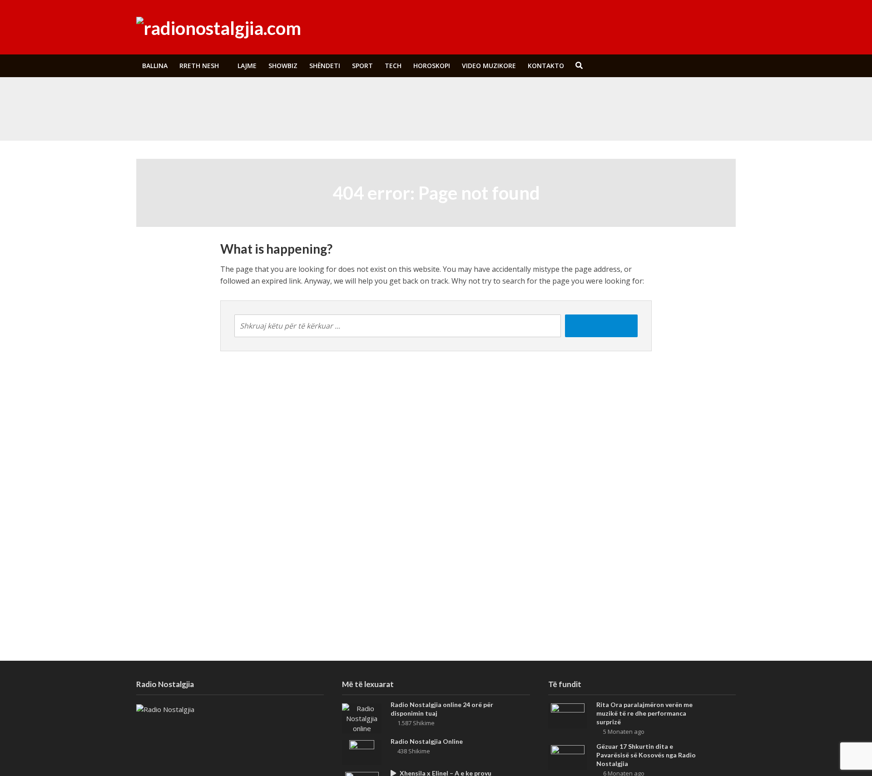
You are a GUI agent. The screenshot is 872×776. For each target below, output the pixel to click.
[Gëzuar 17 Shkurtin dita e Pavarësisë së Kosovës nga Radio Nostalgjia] (568, 756)
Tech (393, 65)
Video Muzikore (489, 65)
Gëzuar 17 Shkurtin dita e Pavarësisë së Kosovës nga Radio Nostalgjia (646, 754)
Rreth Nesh (199, 65)
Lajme (247, 65)
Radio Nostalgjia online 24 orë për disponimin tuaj (442, 709)
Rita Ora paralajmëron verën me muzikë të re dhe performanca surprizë (361, 117)
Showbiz (282, 65)
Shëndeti (324, 65)
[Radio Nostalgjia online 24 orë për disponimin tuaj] (362, 717)
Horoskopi (431, 65)
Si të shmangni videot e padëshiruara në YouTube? (333, 96)
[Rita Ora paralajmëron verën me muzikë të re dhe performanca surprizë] (199, 117)
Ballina (155, 65)
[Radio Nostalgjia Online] (361, 751)
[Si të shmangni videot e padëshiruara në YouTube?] (199, 96)
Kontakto (546, 65)
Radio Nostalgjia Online (427, 741)
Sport (362, 65)
